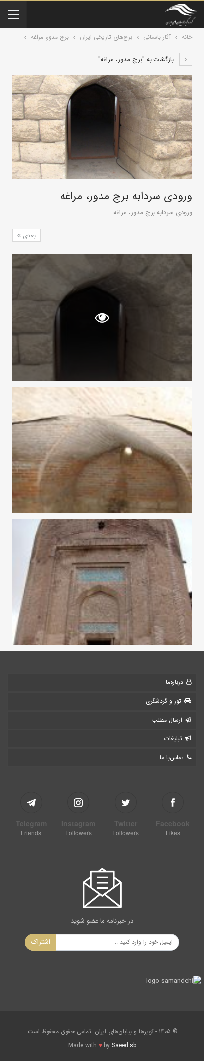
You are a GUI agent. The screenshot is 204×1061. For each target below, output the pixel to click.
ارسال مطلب (167, 720)
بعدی (28, 235)
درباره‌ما (174, 682)
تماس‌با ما (172, 757)
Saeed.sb (124, 1045)
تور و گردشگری (163, 701)
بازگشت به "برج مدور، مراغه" (137, 59)
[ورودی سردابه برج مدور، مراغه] (102, 450)
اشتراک (40, 942)
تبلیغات (173, 738)
